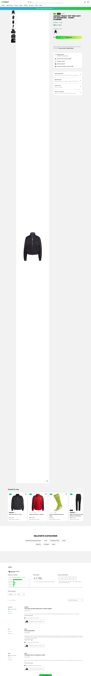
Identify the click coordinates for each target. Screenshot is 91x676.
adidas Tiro (38, 544)
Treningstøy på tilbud (54, 540)
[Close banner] (89, 8)
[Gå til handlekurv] (88, 1)
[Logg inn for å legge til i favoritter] (54, 37)
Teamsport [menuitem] (31, 5)
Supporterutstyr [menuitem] (9, 5)
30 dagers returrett (61, 61)
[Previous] (79, 489)
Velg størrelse (69, 37)
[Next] (82, 489)
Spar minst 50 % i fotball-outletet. (66, 48)
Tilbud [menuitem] (36, 5)
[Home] (5, 2)
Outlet (45, 540)
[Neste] (47, 481)
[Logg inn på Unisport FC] (85, 1)
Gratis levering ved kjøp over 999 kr (64, 58)
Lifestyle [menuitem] (25, 5)
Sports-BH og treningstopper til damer (33, 540)
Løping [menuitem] (20, 5)
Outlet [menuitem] (40, 5)
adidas (53, 544)
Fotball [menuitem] (3, 5)
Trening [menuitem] (16, 5)
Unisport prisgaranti (61, 63)
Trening (63, 540)
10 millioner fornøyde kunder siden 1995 (65, 66)
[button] (13, 17)
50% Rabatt (46, 544)
